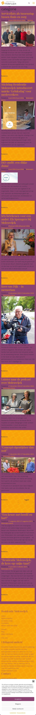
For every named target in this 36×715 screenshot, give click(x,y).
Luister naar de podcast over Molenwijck (16, 380)
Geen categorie (13, 76)
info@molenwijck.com (9, 671)
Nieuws (21, 154)
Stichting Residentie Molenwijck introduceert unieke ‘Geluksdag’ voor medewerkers (16, 89)
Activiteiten (5, 623)
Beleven (10, 278)
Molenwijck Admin (7, 228)
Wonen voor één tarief (9, 625)
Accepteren (18, 699)
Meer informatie (7, 634)
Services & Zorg (6, 621)
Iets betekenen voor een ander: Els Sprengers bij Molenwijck (16, 219)
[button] (33, 681)
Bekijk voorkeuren (18, 709)
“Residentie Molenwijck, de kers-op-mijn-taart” (16, 561)
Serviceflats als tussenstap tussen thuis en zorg (17, 15)
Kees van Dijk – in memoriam (12, 288)
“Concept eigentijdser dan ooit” (17, 448)
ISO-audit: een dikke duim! (14, 164)
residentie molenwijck (26, 502)
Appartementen (7, 618)
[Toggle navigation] (33, 3)
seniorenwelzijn (13, 504)
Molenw (30, 20)
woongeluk (22, 504)
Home (3, 616)
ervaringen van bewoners (9, 502)
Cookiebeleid (13, 713)
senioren (4, 504)
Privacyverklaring (21, 713)
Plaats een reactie (24, 551)
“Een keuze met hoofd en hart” (16, 516)
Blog (2, 632)
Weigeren (18, 704)
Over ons (4, 638)
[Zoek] (29, 3)
